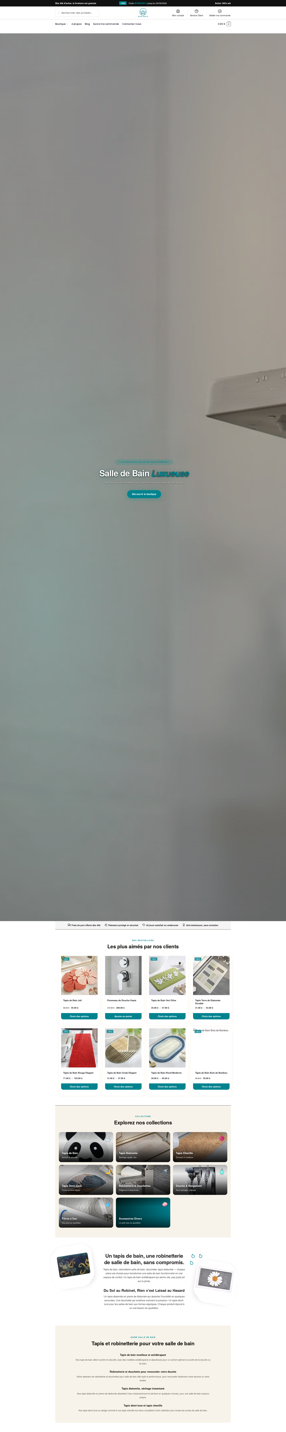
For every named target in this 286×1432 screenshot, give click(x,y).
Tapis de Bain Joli (72, 1000)
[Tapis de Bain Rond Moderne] (167, 1047)
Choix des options (79, 1016)
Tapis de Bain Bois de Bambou (211, 1072)
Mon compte (178, 15)
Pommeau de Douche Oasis (121, 1000)
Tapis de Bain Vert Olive (163, 1000)
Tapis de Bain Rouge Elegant (78, 1072)
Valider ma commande (219, 15)
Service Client (196, 15)
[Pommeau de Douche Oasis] (123, 975)
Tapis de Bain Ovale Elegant (121, 1072)
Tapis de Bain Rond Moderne (166, 1072)
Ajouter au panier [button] (123, 1016)
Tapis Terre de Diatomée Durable (207, 1002)
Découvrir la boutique (144, 494)
